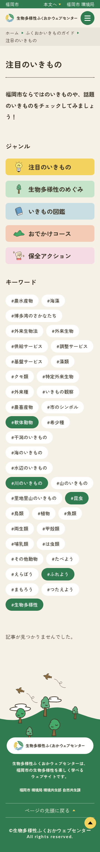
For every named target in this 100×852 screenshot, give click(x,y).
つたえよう (62, 589)
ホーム (12, 33)
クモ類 (21, 376)
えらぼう (23, 573)
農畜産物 (23, 406)
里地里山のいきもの (35, 497)
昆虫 (78, 497)
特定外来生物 (59, 376)
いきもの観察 (59, 391)
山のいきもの (73, 482)
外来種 (21, 391)
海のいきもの (28, 452)
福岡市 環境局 (80, 4)
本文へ (50, 4)
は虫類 (52, 543)
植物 (45, 513)
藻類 (64, 361)
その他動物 (26, 558)
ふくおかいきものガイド (50, 33)
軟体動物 (23, 422)
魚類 (71, 513)
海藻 (54, 300)
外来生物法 (26, 330)
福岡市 (12, 4)
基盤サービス (28, 361)
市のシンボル (64, 406)
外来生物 (64, 330)
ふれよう (59, 573)
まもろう (23, 589)
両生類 (21, 528)
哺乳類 (21, 543)
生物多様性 (26, 604)
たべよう (64, 558)
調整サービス (73, 346)
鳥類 (19, 513)
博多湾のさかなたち (35, 315)
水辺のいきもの (30, 467)
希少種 (57, 422)
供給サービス (28, 346)
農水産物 (23, 300)
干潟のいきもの (30, 437)
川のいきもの (28, 482)
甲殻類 (52, 528)
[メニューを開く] (87, 18)
